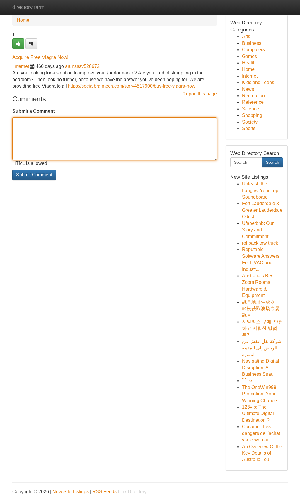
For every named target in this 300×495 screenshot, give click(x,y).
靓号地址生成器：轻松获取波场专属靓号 (260, 309)
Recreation (253, 95)
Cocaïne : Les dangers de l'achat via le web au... (261, 433)
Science (250, 108)
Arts (246, 36)
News (248, 89)
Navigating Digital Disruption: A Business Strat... (260, 368)
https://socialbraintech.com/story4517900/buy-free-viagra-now (131, 85)
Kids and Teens (258, 82)
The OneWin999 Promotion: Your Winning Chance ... (262, 394)
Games (249, 56)
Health (249, 62)
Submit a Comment (33, 111)
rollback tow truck (260, 242)
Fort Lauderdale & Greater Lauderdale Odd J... (262, 210)
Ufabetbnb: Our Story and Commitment (258, 230)
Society (250, 122)
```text (248, 380)
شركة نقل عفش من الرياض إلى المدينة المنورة (261, 348)
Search (272, 162)
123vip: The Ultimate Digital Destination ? (258, 413)
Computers (253, 49)
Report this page (200, 93)
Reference (253, 102)
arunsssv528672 (82, 66)
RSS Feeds (104, 491)
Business (251, 43)
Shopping (252, 115)
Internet (21, 66)
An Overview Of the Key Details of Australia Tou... (262, 453)
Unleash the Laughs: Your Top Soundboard (260, 190)
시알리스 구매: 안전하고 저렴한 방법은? (262, 328)
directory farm (28, 7)
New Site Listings (70, 491)
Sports (248, 128)
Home (23, 20)
